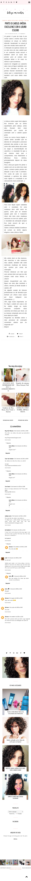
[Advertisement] (15, 351)
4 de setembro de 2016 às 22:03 (20, 546)
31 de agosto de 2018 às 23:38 (15, 598)
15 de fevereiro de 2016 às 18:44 (21, 458)
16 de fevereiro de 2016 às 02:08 (18, 486)
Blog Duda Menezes (9, 431)
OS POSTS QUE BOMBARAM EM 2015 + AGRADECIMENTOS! (8, 387)
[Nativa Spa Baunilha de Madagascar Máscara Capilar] (28, 865)
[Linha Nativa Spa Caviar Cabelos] (22, 865)
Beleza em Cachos (16, 868)
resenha (21, 20)
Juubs (6, 558)
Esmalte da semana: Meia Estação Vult (22, 384)
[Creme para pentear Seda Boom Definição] (15, 865)
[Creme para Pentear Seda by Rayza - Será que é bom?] (9, 865)
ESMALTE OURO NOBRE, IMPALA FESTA (23, 410)
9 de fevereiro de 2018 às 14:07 (14, 558)
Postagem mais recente (8, 420)
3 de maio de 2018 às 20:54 (20, 576)
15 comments (22, 33)
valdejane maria (8, 516)
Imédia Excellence (13, 20)
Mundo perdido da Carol (10, 492)
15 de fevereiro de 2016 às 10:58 (21, 431)
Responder (8, 453)
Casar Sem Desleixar (9, 458)
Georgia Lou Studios (15, 869)
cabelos (4, 20)
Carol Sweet (7, 486)
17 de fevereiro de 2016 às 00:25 (19, 516)
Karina (10, 576)
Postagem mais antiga (23, 420)
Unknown (11, 546)
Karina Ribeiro (12, 446)
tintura (26, 20)
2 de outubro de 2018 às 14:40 (16, 607)
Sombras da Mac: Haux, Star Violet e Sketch (8, 410)
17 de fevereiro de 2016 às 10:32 (18, 530)
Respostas (9, 443)
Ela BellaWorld (8, 530)
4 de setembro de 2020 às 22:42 (16, 616)
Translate (20, 813)
